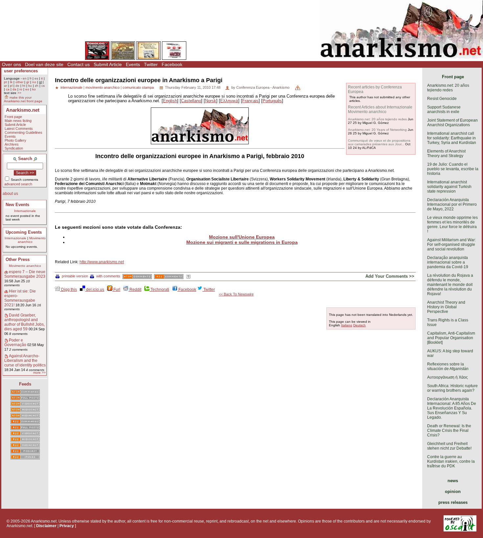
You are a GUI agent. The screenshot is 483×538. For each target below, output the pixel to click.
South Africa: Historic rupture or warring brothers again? (452, 388)
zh (36, 85)
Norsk (210, 101)
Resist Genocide (442, 98)
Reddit (134, 289)
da (14, 89)
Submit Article (108, 64)
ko (34, 89)
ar (5, 85)
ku (30, 85)
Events (133, 64)
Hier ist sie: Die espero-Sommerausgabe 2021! (20, 298)
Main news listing (18, 121)
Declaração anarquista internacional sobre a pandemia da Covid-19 (447, 262)
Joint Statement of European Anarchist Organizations (452, 122)
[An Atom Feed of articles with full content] (25, 398)
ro (20, 89)
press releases (453, 502)
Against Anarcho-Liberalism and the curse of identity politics (25, 360)
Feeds (25, 384)
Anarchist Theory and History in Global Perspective (446, 307)
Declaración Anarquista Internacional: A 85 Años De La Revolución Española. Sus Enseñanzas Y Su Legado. (451, 408)
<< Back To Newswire (236, 294)
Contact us (78, 64)
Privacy (66, 526)
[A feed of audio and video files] (25, 416)
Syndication (14, 148)
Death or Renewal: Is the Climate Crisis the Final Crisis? (449, 430)
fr (31, 78)
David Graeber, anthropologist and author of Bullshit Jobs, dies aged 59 (24, 322)
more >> (39, 372)
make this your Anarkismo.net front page (23, 99)
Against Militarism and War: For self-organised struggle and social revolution (451, 244)
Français (250, 101)
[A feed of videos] (25, 404)
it (42, 78)
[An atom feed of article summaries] (25, 392)
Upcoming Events (24, 232)
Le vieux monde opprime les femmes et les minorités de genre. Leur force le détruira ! (452, 224)
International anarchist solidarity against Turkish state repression (449, 187)
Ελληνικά (229, 101)
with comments (108, 276)
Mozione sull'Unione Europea (242, 237)
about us (10, 193)
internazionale (71, 87)
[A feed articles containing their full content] (25, 428)
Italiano (346, 325)
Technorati (159, 289)
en (25, 78)
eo (27, 89)
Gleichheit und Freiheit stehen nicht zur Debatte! (449, 446)
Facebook (172, 64)
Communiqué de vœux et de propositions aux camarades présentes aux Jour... (379, 142)
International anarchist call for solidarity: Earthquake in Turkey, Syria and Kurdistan (451, 138)
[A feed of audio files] (25, 410)
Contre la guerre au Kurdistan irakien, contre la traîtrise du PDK (451, 461)
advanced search (18, 184)
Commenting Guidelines (23, 132)
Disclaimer (46, 526)
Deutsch (359, 325)
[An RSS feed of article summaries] (25, 422)
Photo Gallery (15, 140)
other (19, 82)
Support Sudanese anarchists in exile (444, 109)
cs (43, 85)
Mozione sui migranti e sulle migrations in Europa (242, 242)
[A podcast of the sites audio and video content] (25, 451)
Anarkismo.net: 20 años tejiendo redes (377, 119)
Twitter (151, 64)
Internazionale (25, 211)
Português (272, 101)
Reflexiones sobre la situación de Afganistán (448, 366)
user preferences (21, 70)
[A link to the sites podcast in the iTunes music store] (25, 457)
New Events (17, 204)
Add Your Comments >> (389, 276)
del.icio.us (94, 289)
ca (8, 89)
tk (11, 82)
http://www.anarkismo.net (102, 262)
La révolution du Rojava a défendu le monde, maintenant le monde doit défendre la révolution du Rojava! (450, 284)
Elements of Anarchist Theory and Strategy (446, 153)
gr (27, 82)
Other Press (18, 259)
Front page (13, 117)
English (170, 101)
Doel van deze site (44, 64)
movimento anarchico (102, 87)
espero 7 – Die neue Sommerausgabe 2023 (24, 274)
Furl (116, 289)
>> (19, 93)
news (453, 480)
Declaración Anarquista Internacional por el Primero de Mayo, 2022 (452, 204)
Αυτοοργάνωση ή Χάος (447, 377)
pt (5, 82)
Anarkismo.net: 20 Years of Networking (377, 129)
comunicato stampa (138, 87)
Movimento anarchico (32, 240)
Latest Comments (19, 128)
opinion (453, 491)
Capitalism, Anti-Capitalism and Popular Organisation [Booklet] (451, 338)
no (34, 82)
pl (11, 85)
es (36, 78)
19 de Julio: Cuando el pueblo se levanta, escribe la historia (452, 169)
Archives (12, 144)
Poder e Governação (15, 342)
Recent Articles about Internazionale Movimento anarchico (380, 109)
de (17, 85)
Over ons (11, 64)
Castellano (191, 101)
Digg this (68, 289)
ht (23, 85)
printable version (75, 276)
